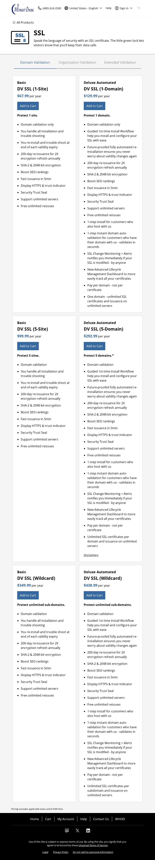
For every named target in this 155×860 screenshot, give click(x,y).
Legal (45, 852)
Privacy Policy (60, 852)
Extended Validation (120, 62)
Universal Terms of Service (93, 845)
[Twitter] (77, 832)
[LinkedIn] (88, 832)
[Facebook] (67, 832)
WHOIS (120, 819)
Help (83, 819)
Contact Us (101, 819)
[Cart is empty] (139, 8)
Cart (48, 819)
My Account (65, 819)
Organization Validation (77, 62)
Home (34, 819)
